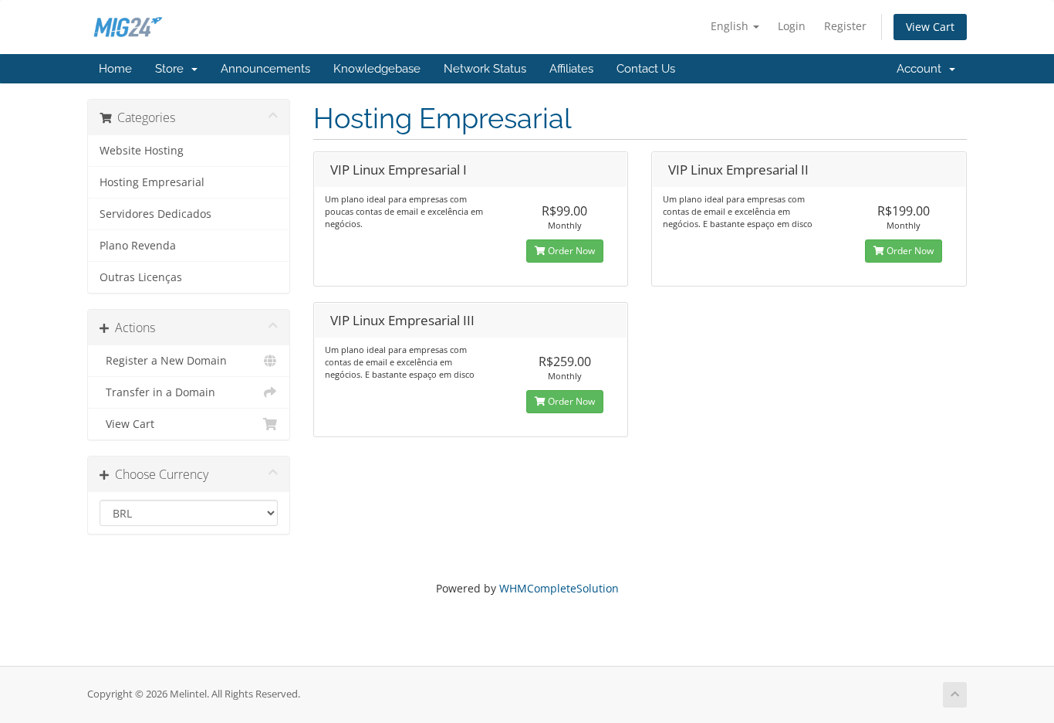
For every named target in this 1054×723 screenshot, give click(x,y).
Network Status (485, 69)
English (731, 26)
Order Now (570, 250)
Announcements (265, 69)
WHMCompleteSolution (559, 588)
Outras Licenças (141, 277)
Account (922, 69)
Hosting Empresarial (152, 182)
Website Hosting (142, 151)
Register (845, 26)
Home (115, 69)
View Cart (930, 26)
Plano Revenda (138, 246)
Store (172, 69)
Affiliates (571, 69)
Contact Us (646, 69)
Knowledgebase (377, 69)
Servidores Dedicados (155, 214)
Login (792, 26)
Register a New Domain (163, 361)
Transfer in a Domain (157, 392)
